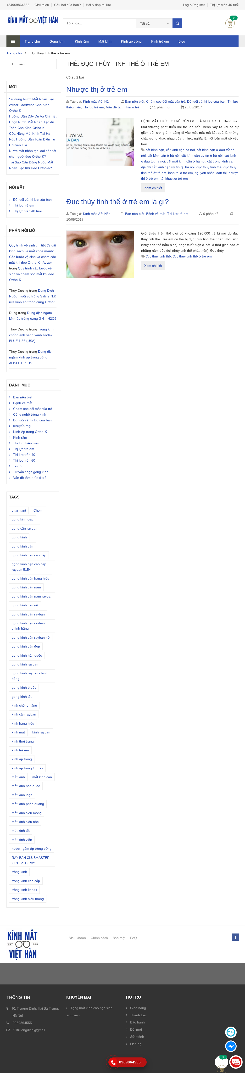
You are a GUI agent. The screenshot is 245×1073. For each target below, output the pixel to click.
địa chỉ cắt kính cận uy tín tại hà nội (168, 167)
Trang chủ (32, 41)
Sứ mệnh (137, 1037)
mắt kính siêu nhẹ (25, 822)
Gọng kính (57, 41)
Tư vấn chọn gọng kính (30, 472)
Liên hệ (135, 1044)
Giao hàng (138, 1008)
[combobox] (154, 23)
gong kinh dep (22, 519)
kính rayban (41, 732)
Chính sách (99, 938)
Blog (181, 41)
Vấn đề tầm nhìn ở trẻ (122, 107)
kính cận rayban (24, 714)
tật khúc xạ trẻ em (174, 178)
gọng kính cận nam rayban (32, 596)
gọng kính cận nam (26, 587)
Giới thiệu (41, 5)
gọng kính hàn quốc (27, 655)
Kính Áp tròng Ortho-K (30, 432)
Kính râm (82, 41)
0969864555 (22, 1023)
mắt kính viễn (22, 840)
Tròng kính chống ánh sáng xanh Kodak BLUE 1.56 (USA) (31, 335)
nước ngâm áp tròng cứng (31, 848)
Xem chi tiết (153, 188)
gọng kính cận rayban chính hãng (28, 625)
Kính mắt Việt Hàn (97, 101)
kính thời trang (23, 741)
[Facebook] (235, 937)
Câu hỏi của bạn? (67, 5)
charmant (19, 510)
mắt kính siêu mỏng (27, 813)
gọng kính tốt (22, 697)
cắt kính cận (155, 150)
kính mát (18, 732)
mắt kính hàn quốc (26, 786)
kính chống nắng (24, 705)
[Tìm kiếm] (177, 23)
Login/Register (194, 5)
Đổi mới (136, 1029)
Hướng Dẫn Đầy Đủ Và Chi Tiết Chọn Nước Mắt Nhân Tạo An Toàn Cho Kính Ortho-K (32, 122)
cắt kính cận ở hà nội (163, 155)
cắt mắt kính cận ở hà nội (186, 161)
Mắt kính (104, 41)
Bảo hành (137, 1022)
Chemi (38, 510)
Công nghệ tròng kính (29, 414)
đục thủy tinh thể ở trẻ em (192, 256)
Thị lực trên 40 (24, 455)
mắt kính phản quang (28, 804)
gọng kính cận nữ (25, 605)
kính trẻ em (20, 750)
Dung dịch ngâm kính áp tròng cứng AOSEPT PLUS (31, 357)
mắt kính (18, 777)
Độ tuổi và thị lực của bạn (206, 101)
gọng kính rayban (25, 664)
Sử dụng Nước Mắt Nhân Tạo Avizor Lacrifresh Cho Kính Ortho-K (31, 104)
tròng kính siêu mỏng (28, 899)
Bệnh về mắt (155, 214)
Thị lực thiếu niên (26, 443)
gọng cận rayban (24, 528)
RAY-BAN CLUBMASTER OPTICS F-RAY (31, 860)
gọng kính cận (22, 546)
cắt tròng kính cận (220, 161)
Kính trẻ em (160, 41)
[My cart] (221, 1061)
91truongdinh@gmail (29, 1030)
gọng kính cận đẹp (26, 646)
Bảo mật (119, 938)
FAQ (133, 938)
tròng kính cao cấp (26, 881)
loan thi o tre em (180, 173)
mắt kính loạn (22, 795)
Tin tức (18, 466)
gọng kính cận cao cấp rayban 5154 (29, 566)
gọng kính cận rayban (28, 614)
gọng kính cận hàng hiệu (30, 578)
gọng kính (19, 537)
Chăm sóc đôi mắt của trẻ (165, 101)
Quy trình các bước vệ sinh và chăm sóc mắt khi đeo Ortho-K (31, 274)
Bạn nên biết (134, 101)
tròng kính (19, 872)
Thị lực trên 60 (24, 460)
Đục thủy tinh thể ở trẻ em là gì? (117, 202)
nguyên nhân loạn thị (211, 173)
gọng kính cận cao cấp (29, 555)
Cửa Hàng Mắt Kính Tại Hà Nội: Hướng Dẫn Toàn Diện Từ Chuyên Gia (32, 139)
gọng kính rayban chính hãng (30, 675)
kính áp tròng (22, 759)
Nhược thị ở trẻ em (96, 89)
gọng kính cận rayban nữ (31, 637)
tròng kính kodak (24, 890)
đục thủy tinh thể (209, 167)
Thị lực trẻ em (93, 107)
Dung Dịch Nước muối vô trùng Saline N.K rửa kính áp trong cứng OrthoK (32, 296)
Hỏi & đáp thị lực (98, 5)
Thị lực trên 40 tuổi (224, 5)
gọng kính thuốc (24, 687)
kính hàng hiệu (23, 723)
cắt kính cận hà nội (180, 150)
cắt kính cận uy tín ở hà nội (202, 155)
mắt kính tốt (21, 831)
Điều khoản (77, 938)
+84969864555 (17, 5)
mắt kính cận (42, 777)
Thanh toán (139, 1015)
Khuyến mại (22, 426)
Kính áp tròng (131, 41)
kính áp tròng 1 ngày (27, 768)
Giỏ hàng (230, 23)
